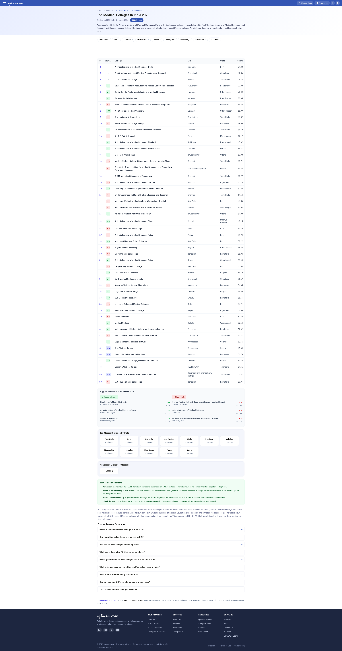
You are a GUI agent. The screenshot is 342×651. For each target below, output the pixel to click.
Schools (176, 624)
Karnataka (128, 40)
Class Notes (153, 620)
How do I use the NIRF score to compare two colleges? (125, 582)
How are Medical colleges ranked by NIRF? (119, 545)
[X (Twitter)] (111, 630)
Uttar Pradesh (143, 40)
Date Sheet (203, 632)
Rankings (108, 10)
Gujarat (223, 342)
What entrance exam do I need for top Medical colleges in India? (130, 567)
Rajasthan (224, 182)
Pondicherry (185, 40)
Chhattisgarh (225, 260)
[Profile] (338, 3)
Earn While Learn (231, 636)
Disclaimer (212, 646)
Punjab (223, 291)
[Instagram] (105, 630)
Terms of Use (225, 646)
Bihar (222, 235)
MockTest (177, 620)
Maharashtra (200, 40)
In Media (227, 632)
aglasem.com (15, 3)
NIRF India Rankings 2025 (133, 600)
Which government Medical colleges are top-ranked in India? (128, 560)
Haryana (223, 273)
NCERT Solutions (155, 628)
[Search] (333, 3)
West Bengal (225, 207)
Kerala (223, 169)
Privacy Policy (239, 646)
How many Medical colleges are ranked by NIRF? (122, 537)
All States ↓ (215, 40)
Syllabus (201, 628)
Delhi (116, 40)
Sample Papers (204, 624)
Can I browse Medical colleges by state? (118, 589)
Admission (177, 628)
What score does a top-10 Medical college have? (122, 552)
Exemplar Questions (156, 632)
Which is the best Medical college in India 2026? (122, 530)
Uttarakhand (225, 142)
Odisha (156, 40)
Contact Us (228, 628)
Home (99, 10)
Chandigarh (170, 40)
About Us (228, 620)
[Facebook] (99, 630)
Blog (226, 624)
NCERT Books (153, 624)
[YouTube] (117, 630)
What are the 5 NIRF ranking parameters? (119, 575)
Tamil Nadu (104, 40)
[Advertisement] (171, 50)
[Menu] (4, 3)
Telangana (224, 367)
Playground (178, 632)
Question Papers (205, 620)
